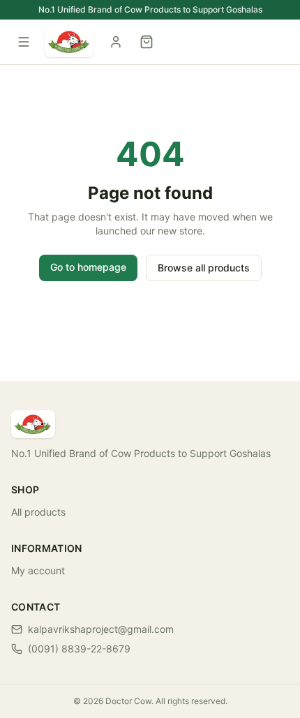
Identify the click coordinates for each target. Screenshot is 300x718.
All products (38, 512)
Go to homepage (88, 267)
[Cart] (146, 41)
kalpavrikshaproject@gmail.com (101, 629)
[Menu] (23, 41)
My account (38, 570)
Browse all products (204, 268)
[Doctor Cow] (69, 42)
